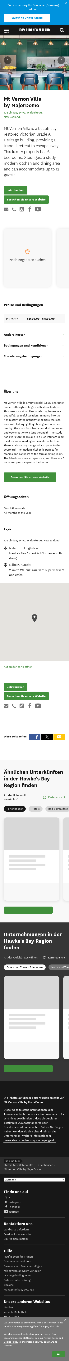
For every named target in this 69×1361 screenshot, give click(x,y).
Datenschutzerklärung (17, 1280)
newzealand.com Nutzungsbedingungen (30, 1140)
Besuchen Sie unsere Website (26, 199)
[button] (6, 30)
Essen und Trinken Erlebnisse (25, 967)
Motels (35, 808)
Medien (8, 1307)
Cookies (9, 1285)
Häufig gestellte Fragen (18, 1256)
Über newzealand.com (17, 1261)
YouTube (14, 1211)
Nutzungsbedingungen (17, 1275)
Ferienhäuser (15, 808)
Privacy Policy (51, 1337)
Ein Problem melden (16, 1239)
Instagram (15, 1202)
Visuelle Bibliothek (15, 1312)
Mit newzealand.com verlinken (22, 1270)
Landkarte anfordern (16, 1229)
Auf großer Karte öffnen (18, 666)
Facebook (14, 1207)
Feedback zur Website (17, 1234)
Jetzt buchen (15, 190)
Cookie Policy (11, 1341)
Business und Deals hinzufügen (23, 1266)
